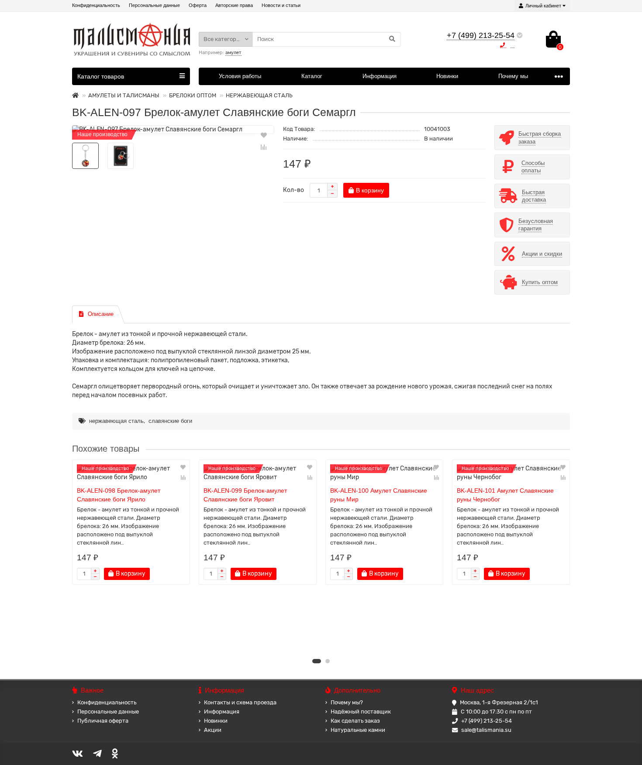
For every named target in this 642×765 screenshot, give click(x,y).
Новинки (447, 76)
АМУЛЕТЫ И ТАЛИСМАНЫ (123, 95)
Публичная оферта (102, 720)
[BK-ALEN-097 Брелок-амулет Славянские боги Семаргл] (173, 129)
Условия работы (240, 76)
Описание (101, 314)
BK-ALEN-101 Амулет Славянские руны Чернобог (505, 495)
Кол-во (293, 190)
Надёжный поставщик (361, 711)
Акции (212, 730)
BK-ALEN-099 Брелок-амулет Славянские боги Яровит (245, 495)
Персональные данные (154, 5)
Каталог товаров (100, 76)
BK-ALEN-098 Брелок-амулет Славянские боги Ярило (118, 495)
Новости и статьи (281, 5)
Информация (379, 76)
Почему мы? (347, 702)
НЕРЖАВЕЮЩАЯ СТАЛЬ (259, 95)
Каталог (311, 76)
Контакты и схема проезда (240, 702)
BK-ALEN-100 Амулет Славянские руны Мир (378, 495)
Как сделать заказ (355, 720)
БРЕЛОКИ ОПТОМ (192, 95)
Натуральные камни (358, 730)
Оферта (198, 5)
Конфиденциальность (96, 5)
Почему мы (513, 76)
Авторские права (234, 5)
